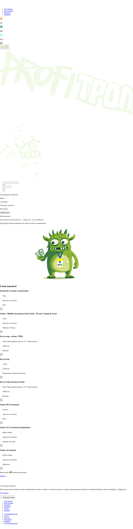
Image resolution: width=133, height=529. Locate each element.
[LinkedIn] (14, 528)
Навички (7, 13)
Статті (6, 516)
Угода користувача (10, 523)
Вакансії (7, 510)
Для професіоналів (10, 514)
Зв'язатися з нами (8, 497)
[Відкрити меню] (6, 47)
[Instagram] (1, 528)
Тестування (8, 9)
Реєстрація (8, 519)
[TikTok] (3, 528)
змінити (3, 476)
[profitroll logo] (10, 5)
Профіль (7, 521)
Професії (7, 14)
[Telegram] (8, 528)
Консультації (8, 11)
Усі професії (4, 493)
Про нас (7, 518)
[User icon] (2, 47)
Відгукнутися (5, 212)
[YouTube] (6, 528)
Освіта (6, 508)
